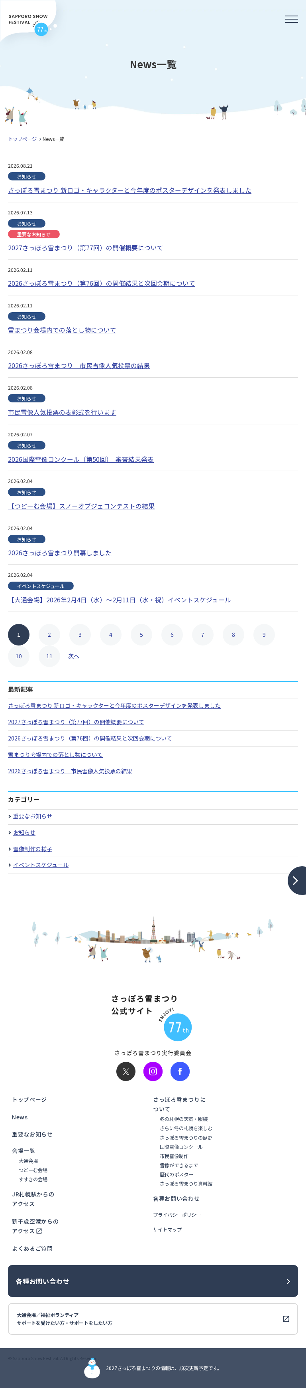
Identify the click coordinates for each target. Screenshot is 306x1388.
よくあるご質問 (32, 1248)
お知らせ (24, 832)
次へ (73, 656)
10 (19, 656)
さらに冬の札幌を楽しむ (186, 1128)
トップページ (22, 139)
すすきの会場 (33, 1179)
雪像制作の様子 (32, 849)
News (20, 1117)
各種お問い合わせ (176, 1198)
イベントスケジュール (41, 865)
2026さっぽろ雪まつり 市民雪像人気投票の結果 (70, 771)
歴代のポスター (176, 1174)
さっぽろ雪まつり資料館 (186, 1183)
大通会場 (28, 1161)
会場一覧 (23, 1150)
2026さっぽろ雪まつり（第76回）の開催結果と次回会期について (90, 738)
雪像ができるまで (179, 1165)
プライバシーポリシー (177, 1215)
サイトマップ (167, 1229)
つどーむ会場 (33, 1170)
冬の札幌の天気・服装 (184, 1119)
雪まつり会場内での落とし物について (55, 754)
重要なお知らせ (32, 816)
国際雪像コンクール (181, 1147)
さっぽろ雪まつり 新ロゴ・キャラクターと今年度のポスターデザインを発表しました (114, 705)
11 (49, 656)
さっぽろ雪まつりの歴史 (186, 1138)
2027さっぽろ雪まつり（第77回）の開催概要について (76, 722)
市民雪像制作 (174, 1156)
